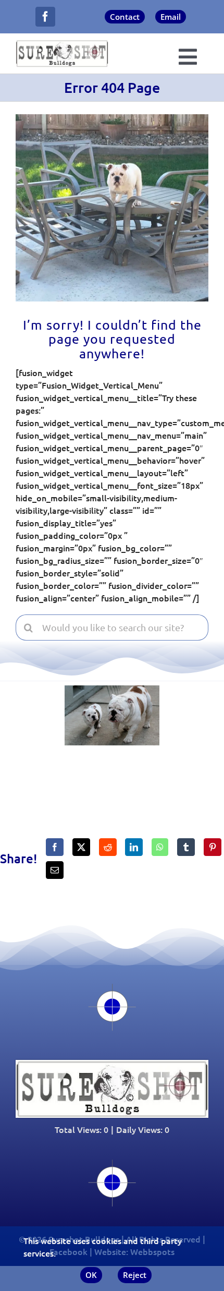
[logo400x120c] (112, 1064)
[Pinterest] (212, 847)
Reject (134, 1275)
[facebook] (45, 17)
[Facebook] (54, 847)
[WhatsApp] (160, 847)
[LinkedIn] (133, 847)
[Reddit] (107, 847)
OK (91, 1275)
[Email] (54, 870)
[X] (81, 847)
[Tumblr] (186, 847)
